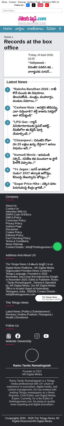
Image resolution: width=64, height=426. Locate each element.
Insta (40, 5)
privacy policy (14, 223)
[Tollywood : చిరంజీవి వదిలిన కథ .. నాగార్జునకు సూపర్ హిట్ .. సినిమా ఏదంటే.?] (16, 70)
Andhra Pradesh (27, 314)
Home (7, 28)
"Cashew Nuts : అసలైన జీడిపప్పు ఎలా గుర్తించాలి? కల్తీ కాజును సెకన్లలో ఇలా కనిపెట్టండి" (35, 111)
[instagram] (37, 336)
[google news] (8, 336)
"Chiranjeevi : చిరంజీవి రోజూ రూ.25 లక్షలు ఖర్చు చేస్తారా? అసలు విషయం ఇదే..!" (34, 144)
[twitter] (27, 336)
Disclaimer (12, 229)
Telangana (45, 314)
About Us (11, 205)
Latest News (17, 82)
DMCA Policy (13, 217)
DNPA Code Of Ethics (18, 214)
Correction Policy (16, 220)
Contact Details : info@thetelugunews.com (31, 247)
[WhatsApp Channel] (57, 246)
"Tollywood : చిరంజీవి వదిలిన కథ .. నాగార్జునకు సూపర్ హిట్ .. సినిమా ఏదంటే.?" (40, 71)
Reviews (11, 314)
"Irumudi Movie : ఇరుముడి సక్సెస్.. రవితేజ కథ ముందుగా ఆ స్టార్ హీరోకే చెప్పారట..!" (35, 158)
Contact (12, 2)
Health (9, 317)
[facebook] (18, 336)
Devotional (21, 317)
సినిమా (51, 28)
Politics (26, 311)
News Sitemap (14, 244)
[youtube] (46, 336)
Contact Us (12, 208)
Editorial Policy (14, 235)
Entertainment (41, 311)
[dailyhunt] (55, 336)
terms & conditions (17, 241)
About (4, 2)
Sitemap (22, 2)
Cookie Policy (14, 232)
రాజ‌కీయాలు (35, 28)
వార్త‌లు (19, 28)
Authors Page (33, 2)
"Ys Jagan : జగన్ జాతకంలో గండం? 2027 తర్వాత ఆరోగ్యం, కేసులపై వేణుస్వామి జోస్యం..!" (32, 173)
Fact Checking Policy (18, 238)
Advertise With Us (50, 2)
